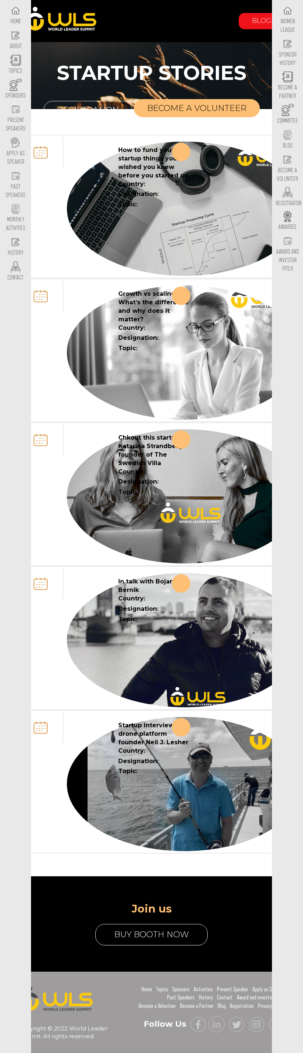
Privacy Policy (271, 1006)
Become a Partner (287, 92)
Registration (88, 110)
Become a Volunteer (287, 174)
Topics (162, 989)
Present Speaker (232, 989)
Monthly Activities (15, 224)
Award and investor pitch (261, 997)
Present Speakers (15, 124)
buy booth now (151, 934)
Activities (203, 989)
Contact (225, 997)
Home (147, 989)
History (206, 997)
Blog (261, 21)
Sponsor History (288, 59)
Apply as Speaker (15, 157)
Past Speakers (15, 191)
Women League (287, 25)
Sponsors (181, 989)
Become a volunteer (196, 108)
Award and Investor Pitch (287, 260)
